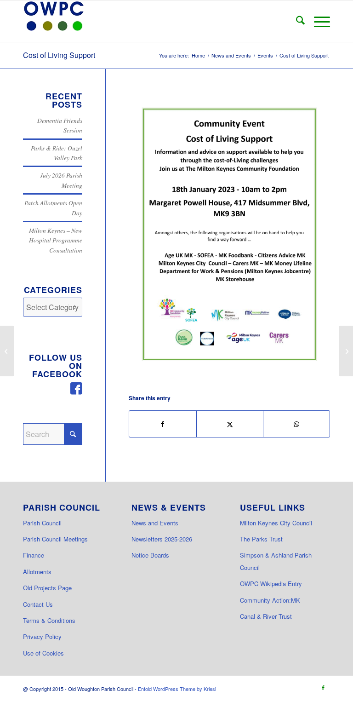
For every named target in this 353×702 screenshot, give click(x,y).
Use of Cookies (43, 653)
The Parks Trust (261, 539)
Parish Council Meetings (55, 539)
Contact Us (38, 604)
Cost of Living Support (59, 55)
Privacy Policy (42, 636)
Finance (33, 555)
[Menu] (317, 21)
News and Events (154, 522)
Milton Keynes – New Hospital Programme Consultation (55, 240)
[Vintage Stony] (346, 351)
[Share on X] (230, 424)
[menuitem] (296, 21)
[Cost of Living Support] (229, 234)
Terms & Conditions (49, 620)
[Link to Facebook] (323, 687)
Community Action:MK (270, 600)
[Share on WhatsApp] (296, 424)
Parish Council (42, 522)
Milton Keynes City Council (276, 522)
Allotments (37, 571)
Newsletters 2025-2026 (161, 539)
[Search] (296, 21)
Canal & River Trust (266, 616)
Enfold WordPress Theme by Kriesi (177, 688)
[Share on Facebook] (162, 424)
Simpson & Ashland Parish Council (276, 561)
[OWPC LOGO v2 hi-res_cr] (54, 21)
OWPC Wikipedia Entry (271, 583)
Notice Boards (150, 555)
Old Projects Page (47, 587)
